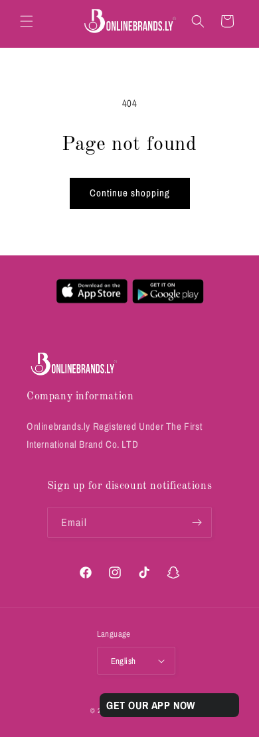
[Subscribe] (196, 522)
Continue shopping (130, 193)
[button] (26, 21)
